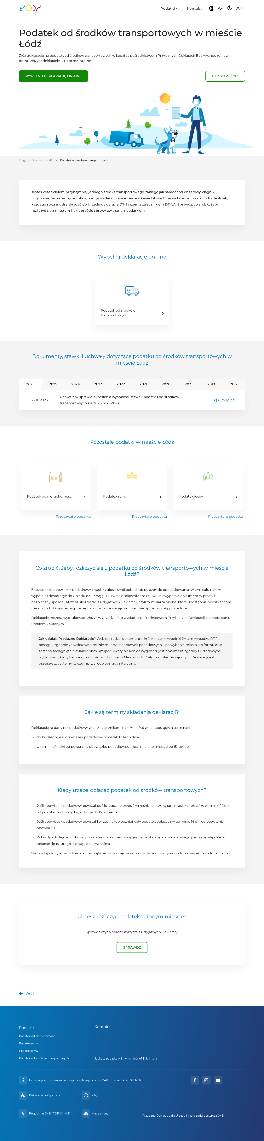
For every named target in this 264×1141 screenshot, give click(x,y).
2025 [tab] (56, 384)
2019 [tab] (192, 384)
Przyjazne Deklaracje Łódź (35, 160)
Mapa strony (100, 1113)
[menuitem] (169, 9)
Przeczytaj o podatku (73, 516)
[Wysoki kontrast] (210, 9)
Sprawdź (132, 947)
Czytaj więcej (225, 76)
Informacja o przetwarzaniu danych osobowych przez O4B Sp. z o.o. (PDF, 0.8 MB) (85, 1080)
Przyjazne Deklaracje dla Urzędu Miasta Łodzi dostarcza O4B (183, 1115)
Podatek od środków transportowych (44, 1058)
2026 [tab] (34, 384)
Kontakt (194, 8)
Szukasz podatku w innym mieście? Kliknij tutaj (126, 1058)
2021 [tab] (147, 384)
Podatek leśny (28, 1051)
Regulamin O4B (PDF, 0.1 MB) (49, 1113)
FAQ (95, 1095)
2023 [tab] (101, 384)
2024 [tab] (79, 384)
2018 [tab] (214, 384)
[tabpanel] (132, 400)
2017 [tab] (237, 384)
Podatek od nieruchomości (37, 1036)
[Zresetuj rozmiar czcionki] (229, 9)
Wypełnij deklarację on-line (53, 76)
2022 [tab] (124, 384)
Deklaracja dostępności (44, 1095)
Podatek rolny (28, 1043)
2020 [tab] (169, 384)
